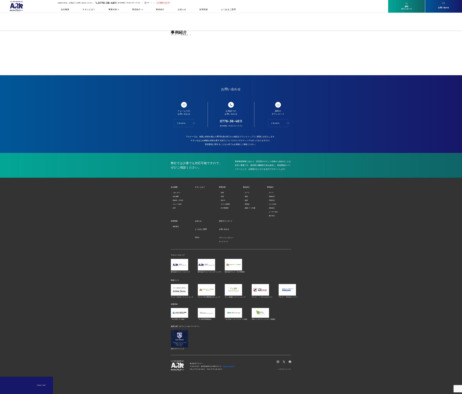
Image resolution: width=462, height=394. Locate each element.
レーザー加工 (273, 212)
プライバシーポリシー (226, 238)
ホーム (173, 35)
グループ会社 (177, 204)
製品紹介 (136, 9)
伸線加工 (272, 196)
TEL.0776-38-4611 (198, 369)
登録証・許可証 (178, 200)
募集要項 (176, 226)
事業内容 (113, 9)
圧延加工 (272, 200)
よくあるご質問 (228, 9)
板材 (246, 200)
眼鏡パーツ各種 (250, 208)
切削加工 (272, 208)
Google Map (228, 366)
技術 (222, 192)
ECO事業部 (225, 208)
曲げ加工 (272, 216)
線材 (246, 196)
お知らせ (182, 9)
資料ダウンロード (225, 221)
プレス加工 (272, 204)
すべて (247, 192)
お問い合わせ (224, 229)
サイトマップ (223, 241)
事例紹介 (160, 9)
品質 (222, 196)
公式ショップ (164, 3)
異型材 (247, 204)
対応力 (223, 200)
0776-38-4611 (107, 2)
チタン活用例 (225, 204)
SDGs (197, 237)
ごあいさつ (176, 192)
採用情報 (203, 9)
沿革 (174, 208)
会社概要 (65, 9)
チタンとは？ (89, 9)
